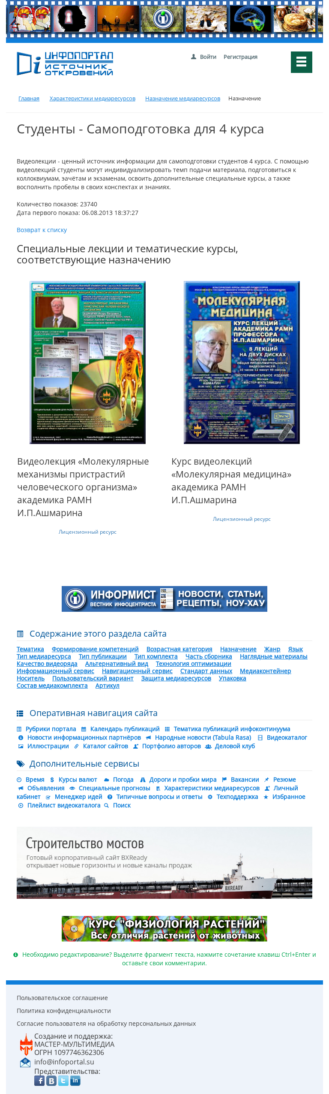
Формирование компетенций (95, 649)
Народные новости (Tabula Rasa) (203, 737)
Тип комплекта (156, 656)
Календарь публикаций (125, 729)
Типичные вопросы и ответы (160, 796)
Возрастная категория (179, 649)
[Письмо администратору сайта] (25, 1061)
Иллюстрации (48, 746)
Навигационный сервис (137, 671)
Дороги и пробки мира (183, 779)
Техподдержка (237, 796)
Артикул (108, 685)
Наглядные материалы (274, 656)
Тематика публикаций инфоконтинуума (232, 729)
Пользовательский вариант (93, 678)
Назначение (238, 649)
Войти (208, 56)
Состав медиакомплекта (52, 685)
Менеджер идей (78, 796)
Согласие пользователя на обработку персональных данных (106, 1023)
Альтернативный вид (116, 663)
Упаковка (232, 678)
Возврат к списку (42, 230)
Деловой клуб (235, 746)
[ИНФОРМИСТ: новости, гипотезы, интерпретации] (164, 598)
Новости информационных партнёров (84, 737)
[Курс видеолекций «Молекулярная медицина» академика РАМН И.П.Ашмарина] (241, 362)
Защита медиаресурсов (176, 678)
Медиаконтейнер (265, 671)
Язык (295, 649)
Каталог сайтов (105, 746)
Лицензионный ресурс (88, 531)
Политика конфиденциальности (64, 1010)
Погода (123, 779)
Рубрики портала (51, 729)
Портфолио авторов (171, 746)
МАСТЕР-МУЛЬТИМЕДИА (74, 1044)
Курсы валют (78, 779)
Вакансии (245, 779)
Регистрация (240, 56)
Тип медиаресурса (44, 656)
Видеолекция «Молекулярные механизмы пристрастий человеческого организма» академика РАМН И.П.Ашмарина (83, 487)
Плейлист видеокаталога (64, 805)
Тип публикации (103, 656)
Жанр (272, 649)
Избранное (288, 796)
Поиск (122, 805)
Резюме (284, 779)
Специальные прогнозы (114, 788)
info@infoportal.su (64, 1062)
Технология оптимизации (193, 663)
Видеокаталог (287, 737)
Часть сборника (208, 656)
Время (35, 779)
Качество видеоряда (47, 663)
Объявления (46, 788)
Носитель (31, 678)
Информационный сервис (55, 671)
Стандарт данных (206, 671)
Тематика (30, 649)
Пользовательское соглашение (62, 998)
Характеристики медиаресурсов (212, 788)
